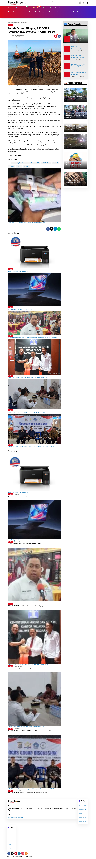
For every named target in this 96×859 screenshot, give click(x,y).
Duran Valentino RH (33, 163)
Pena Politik (82, 813)
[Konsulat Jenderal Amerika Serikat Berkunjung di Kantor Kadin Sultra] (34, 394)
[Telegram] (55, 229)
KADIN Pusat (46, 163)
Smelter (19, 166)
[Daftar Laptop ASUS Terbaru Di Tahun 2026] (34, 289)
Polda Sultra (11, 844)
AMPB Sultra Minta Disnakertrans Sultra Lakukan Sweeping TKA (79, 56)
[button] (79, 2)
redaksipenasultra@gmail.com (15, 817)
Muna (9, 836)
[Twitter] (51, 229)
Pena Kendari (82, 809)
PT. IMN (55, 163)
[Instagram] (22, 853)
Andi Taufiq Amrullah (18, 163)
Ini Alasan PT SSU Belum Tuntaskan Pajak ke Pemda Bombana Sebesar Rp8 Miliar (79, 65)
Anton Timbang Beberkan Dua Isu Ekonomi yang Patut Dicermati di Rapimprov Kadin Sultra (32, 337)
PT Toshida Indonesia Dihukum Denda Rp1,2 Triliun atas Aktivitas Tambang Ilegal (77, 48)
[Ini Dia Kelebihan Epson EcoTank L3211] (34, 251)
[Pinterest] (15, 853)
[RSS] (26, 853)
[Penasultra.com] (16, 2)
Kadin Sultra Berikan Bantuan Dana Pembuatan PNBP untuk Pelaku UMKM (28, 377)
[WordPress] (19, 853)
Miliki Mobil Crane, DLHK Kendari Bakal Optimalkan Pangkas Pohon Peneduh (78, 73)
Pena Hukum (82, 817)
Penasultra (14, 35)
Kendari (10, 832)
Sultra (9, 840)
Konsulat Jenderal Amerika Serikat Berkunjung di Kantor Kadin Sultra (26, 412)
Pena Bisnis (10, 24)
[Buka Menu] (88, 3)
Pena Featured (83, 821)
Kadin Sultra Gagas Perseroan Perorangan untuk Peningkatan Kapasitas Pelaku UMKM (31, 446)
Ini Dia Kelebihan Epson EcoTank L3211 (18, 271)
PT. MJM (11, 166)
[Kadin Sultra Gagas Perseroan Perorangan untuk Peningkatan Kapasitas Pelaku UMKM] (34, 429)
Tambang (26, 166)
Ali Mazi (10, 848)
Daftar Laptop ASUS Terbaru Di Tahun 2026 (20, 309)
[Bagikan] (59, 36)
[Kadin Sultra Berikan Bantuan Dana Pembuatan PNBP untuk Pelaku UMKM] (34, 357)
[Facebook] (48, 229)
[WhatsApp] (59, 229)
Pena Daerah (82, 805)
